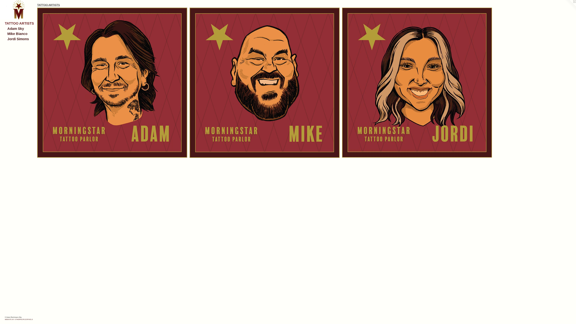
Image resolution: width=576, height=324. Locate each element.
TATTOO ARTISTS (19, 23)
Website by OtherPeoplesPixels (19, 319)
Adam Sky (15, 29)
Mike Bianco (17, 34)
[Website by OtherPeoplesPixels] (570, 6)
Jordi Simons (18, 39)
